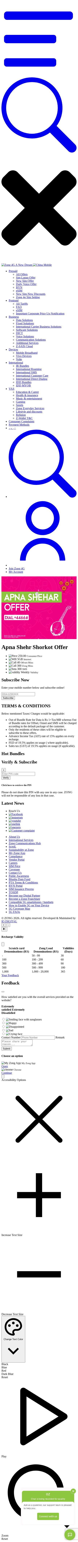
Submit (6, 1048)
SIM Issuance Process (21, 889)
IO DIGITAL (9, 921)
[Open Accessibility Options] (2, 1076)
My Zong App (17, 853)
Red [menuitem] (3, 1370)
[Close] (2, 944)
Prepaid (13, 271)
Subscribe (8, 698)
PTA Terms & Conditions (23, 882)
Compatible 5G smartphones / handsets (31, 902)
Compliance (15, 856)
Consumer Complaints (21, 421)
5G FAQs (14, 911)
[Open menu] (39, 75)
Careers (13, 862)
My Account (16, 571)
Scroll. (12, 846)
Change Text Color (13, 1339)
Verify (6, 777)
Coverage (14, 869)
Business (14, 316)
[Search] (39, 151)
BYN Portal (15, 885)
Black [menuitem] (4, 1364)
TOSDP (13, 892)
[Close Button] (4, 929)
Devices (13, 349)
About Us (14, 836)
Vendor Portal (16, 859)
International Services (21, 840)
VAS (11, 388)
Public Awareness (19, 876)
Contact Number (10, 1037)
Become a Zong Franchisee (24, 898)
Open (4, 1066)
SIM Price (14, 866)
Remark (60, 1037)
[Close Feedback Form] (2, 991)
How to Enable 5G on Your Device (29, 905)
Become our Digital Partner (24, 895)
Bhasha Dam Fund (19, 879)
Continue (6, 1072)
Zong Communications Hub (25, 843)
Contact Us (15, 872)
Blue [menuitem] (4, 1367)
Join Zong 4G (17, 568)
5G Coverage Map (19, 908)
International (16, 362)
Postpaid (14, 300)
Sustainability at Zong (21, 849)
